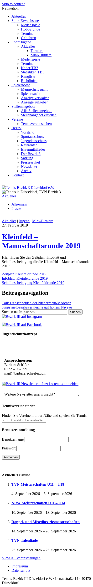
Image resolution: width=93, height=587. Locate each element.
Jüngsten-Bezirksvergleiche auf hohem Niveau (37, 307)
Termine (27, 33)
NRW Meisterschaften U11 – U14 (38, 503)
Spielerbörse (20, 85)
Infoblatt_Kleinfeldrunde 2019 (25, 278)
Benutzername (13, 439)
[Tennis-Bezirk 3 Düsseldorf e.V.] (28, 187)
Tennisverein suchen (36, 124)
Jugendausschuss (33, 141)
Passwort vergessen (16, 465)
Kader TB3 (29, 68)
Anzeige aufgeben (34, 102)
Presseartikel (30, 162)
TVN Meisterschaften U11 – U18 (37, 484)
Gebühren (28, 38)
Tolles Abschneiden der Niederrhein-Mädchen (36, 303)
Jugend (24, 221)
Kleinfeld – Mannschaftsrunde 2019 (41, 241)
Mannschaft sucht (34, 89)
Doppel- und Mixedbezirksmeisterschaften (45, 522)
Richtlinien (29, 81)
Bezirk (16, 128)
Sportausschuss (32, 136)
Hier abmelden (67, 394)
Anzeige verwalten (35, 98)
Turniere (37, 51)
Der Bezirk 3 (31, 154)
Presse (16, 208)
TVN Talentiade (24, 540)
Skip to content (13, 4)
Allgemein (19, 204)
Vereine (17, 119)
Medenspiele (30, 25)
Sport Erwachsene (25, 21)
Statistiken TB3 (32, 72)
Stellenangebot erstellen (39, 115)
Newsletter (29, 167)
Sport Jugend (21, 42)
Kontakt (17, 175)
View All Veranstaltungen (21, 558)
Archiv (26, 171)
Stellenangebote (23, 106)
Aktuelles (18, 16)
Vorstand (27, 132)
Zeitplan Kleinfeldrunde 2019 (24, 274)
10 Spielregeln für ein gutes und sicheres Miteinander (36, 348)
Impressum (19, 566)
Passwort (9, 448)
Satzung (27, 158)
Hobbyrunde (30, 29)
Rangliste (28, 76)
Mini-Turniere (41, 55)
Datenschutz (20, 570)
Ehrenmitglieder (33, 149)
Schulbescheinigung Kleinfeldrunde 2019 (33, 283)
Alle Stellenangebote (36, 111)
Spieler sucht (30, 94)
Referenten (29, 145)
